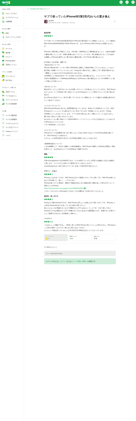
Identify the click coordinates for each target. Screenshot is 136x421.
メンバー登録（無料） (79, 261)
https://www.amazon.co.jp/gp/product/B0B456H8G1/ (64, 188)
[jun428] (46, 21)
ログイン (63, 261)
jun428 (51, 20)
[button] (114, 21)
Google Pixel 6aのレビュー (40, 9)
